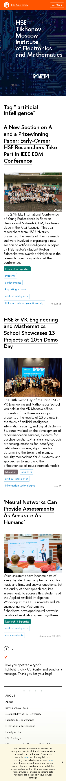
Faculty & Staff (14, 732)
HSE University (19, 5)
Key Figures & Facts (17, 708)
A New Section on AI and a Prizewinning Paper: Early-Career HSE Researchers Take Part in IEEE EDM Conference (30, 143)
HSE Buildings (13, 738)
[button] (24, 691)
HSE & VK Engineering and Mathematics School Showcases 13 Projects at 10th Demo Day (31, 333)
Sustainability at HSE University (23, 714)
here (26, 757)
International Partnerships (20, 726)
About (11, 695)
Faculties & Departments (20, 720)
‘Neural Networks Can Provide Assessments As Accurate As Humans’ (30, 512)
